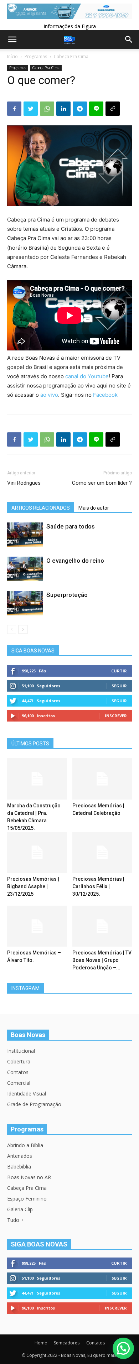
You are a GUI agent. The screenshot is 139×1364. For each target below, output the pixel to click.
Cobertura (18, 1061)
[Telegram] (80, 108)
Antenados (19, 1155)
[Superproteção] (25, 603)
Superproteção (67, 594)
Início (12, 56)
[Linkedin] (63, 108)
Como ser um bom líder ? (102, 483)
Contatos (18, 1072)
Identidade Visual (26, 1093)
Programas (36, 56)
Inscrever (116, 715)
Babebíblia (19, 1166)
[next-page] (23, 629)
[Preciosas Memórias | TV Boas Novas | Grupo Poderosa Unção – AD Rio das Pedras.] (102, 926)
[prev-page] (11, 629)
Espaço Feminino (27, 1198)
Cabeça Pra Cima (71, 56)
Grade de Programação (34, 1104)
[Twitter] (31, 108)
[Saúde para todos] (25, 534)
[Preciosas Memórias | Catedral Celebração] (102, 778)
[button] (123, 1348)
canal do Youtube (87, 376)
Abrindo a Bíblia (25, 1145)
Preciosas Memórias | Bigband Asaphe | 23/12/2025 (33, 886)
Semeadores (66, 1343)
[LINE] (96, 108)
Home (41, 1343)
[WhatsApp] (47, 108)
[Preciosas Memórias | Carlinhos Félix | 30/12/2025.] (102, 852)
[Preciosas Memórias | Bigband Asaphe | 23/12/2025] (37, 852)
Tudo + (15, 1220)
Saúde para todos (70, 526)
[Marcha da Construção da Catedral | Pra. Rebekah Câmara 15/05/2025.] (37, 778)
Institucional (21, 1050)
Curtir (119, 670)
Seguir (119, 685)
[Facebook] (14, 108)
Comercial (18, 1082)
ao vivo (49, 394)
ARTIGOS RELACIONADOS (40, 508)
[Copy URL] (112, 108)
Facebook (105, 394)
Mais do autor (93, 508)
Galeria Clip (20, 1209)
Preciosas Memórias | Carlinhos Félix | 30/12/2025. (98, 886)
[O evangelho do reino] (25, 569)
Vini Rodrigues (24, 483)
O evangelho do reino (75, 560)
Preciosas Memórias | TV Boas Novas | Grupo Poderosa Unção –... (102, 960)
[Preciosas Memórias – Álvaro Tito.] (37, 926)
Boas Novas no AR (29, 1177)
